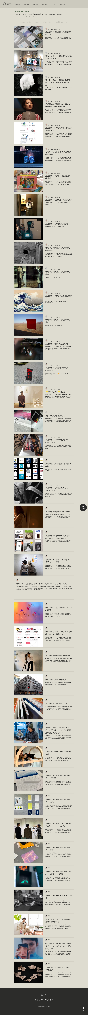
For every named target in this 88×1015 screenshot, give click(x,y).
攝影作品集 (18, 14)
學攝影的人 (44, 22)
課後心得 (51, 22)
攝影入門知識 (59, 14)
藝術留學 (24, 14)
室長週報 (22, 22)
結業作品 (29, 22)
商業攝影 (30, 14)
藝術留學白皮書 (59, 22)
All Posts (16, 22)
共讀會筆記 (36, 22)
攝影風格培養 (44, 14)
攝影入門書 (31, 17)
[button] (18, 4)
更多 (67, 22)
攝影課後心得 (18, 17)
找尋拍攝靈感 (37, 14)
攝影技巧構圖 (52, 14)
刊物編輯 (25, 17)
